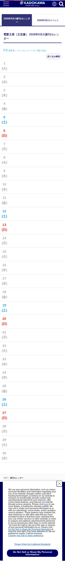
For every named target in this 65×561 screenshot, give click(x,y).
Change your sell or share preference (26, 536)
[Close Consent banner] (59, 483)
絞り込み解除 (53, 56)
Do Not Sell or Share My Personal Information (29, 529)
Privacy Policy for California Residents (32, 544)
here (46, 504)
